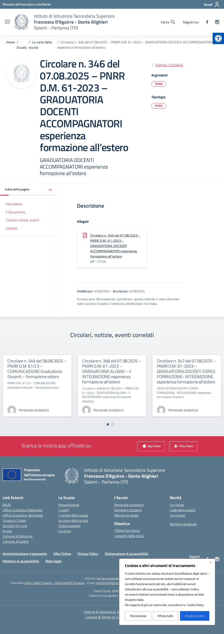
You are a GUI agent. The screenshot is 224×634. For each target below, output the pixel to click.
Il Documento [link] (15, 212)
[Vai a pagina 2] (112, 424)
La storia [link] (64, 531)
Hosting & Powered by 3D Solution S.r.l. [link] (112, 611)
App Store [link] (154, 445)
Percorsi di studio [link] (126, 515)
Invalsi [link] (7, 531)
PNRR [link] (159, 83)
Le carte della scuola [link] (73, 520)
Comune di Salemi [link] (16, 541)
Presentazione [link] (68, 504)
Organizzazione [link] (69, 525)
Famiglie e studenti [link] (128, 510)
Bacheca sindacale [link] (183, 524)
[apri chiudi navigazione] (7, 22)
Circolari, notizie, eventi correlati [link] (22, 224)
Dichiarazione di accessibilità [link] (126, 553)
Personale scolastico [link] (129, 504)
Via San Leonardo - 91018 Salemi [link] (117, 578)
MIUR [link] (7, 504)
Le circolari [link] (177, 515)
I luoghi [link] (63, 510)
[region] (167, 591)
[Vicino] (210, 562)
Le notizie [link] (177, 504)
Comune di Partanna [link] (17, 536)
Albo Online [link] (62, 553)
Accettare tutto (194, 615)
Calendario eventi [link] (182, 510)
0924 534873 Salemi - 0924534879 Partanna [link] (55, 583)
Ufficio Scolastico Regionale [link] (22, 510)
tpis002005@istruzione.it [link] (112, 583)
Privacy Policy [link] (88, 553)
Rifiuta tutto (165, 615)
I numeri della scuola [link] (73, 515)
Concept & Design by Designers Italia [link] (112, 617)
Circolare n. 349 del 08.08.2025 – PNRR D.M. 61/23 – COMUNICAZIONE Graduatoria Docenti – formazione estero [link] (36, 368)
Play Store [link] (186, 445)
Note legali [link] (53, 561)
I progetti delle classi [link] (129, 535)
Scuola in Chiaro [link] (14, 520)
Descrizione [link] (14, 204)
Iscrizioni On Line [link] (15, 525)
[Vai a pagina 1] (108, 424)
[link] (218, 38)
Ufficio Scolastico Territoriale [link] (23, 515)
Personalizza (138, 615)
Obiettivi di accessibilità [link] (21, 561)
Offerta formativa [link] (127, 530)
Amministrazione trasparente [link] (25, 553)
